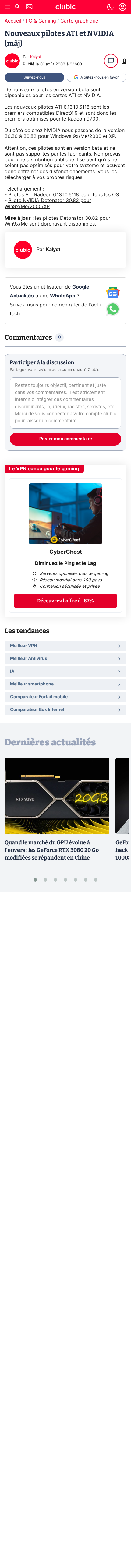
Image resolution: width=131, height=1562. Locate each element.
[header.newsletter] (29, 7)
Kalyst (35, 57)
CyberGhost (65, 552)
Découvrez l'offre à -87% (65, 601)
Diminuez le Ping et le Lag (65, 563)
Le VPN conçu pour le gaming (44, 468)
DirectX (64, 113)
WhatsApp (62, 295)
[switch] (110, 7)
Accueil (13, 21)
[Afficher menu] (8, 7)
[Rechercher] (17, 7)
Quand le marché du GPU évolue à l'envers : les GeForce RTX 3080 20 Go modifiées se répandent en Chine (52, 850)
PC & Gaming (41, 21)
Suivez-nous (34, 77)
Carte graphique (79, 21)
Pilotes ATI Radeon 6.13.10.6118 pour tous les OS (63, 194)
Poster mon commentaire (65, 439)
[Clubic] (65, 7)
